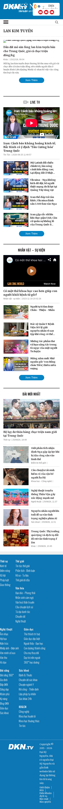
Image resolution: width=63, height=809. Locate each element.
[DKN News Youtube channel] (40, 12)
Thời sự (6, 440)
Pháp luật (4, 580)
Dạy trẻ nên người (32, 658)
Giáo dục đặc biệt (32, 639)
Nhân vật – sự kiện (31, 250)
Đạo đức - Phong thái (25, 593)
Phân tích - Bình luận (25, 571)
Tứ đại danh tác (22, 612)
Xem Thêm (31, 80)
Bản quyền (45, 801)
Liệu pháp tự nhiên (27, 694)
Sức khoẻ (35, 522)
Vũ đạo (3, 662)
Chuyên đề (20, 616)
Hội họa (3, 639)
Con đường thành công (34, 648)
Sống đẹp (4, 689)
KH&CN (22, 707)
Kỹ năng (3, 699)
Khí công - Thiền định (29, 689)
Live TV (35, 102)
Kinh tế (3, 566)
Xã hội (3, 575)
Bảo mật (43, 799)
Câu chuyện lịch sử (24, 607)
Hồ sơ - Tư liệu (22, 575)
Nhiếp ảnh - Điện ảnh (9, 648)
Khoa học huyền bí (27, 716)
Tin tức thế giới (22, 566)
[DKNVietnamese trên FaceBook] (39, 6)
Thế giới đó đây (22, 580)
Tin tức (22, 726)
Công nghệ (24, 712)
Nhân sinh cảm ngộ (24, 598)
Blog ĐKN (4, 703)
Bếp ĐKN (4, 685)
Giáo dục (28, 629)
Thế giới (19, 561)
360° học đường (31, 662)
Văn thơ (3, 658)
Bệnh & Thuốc (25, 675)
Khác (5, 59)
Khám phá (4, 694)
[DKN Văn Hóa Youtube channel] (52, 12)
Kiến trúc (4, 643)
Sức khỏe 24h (25, 699)
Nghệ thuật (36, 502)
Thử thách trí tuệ (32, 634)
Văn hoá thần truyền (24, 602)
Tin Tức (6, 155)
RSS (41, 790)
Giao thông (5, 585)
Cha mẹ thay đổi (31, 653)
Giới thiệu (44, 787)
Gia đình (4, 680)
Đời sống (4, 670)
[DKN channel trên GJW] (49, 6)
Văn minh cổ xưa (7, 653)
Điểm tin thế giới (38, 463)
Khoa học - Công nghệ (41, 481)
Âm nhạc (4, 634)
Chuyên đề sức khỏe (28, 680)
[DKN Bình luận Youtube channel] (46, 12)
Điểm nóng (5, 571)
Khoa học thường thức (29, 721)
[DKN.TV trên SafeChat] (35, 6)
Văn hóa (19, 588)
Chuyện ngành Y (26, 685)
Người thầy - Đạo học (33, 643)
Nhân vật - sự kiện (11, 299)
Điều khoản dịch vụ (45, 795)
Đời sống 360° (7, 675)
